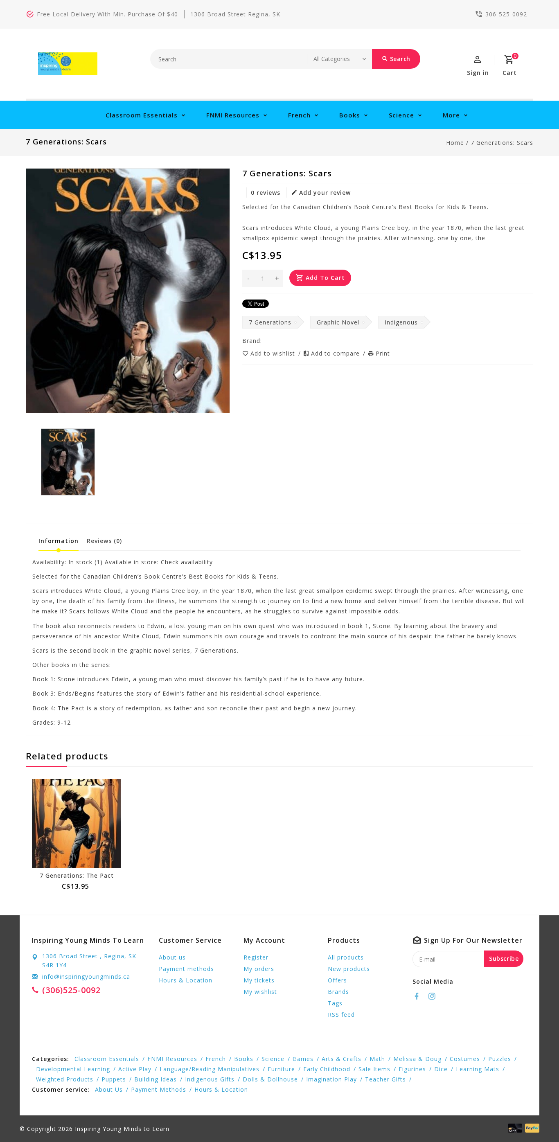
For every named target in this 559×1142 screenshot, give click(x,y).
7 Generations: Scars (502, 142)
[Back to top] (534, 1117)
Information (58, 541)
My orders (258, 969)
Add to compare (336, 353)
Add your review (325, 192)
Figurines (412, 1069)
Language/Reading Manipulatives (209, 1069)
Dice (441, 1069)
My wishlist (260, 992)
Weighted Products (64, 1079)
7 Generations (270, 322)
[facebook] (419, 996)
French (299, 115)
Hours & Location (185, 980)
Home (455, 142)
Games (303, 1059)
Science (401, 115)
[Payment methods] (530, 1128)
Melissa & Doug (417, 1059)
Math (377, 1059)
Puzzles (499, 1059)
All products (346, 957)
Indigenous (401, 322)
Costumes (465, 1059)
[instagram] (434, 996)
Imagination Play (331, 1079)
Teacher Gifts (385, 1079)
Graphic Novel (338, 322)
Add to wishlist (273, 353)
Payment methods (186, 969)
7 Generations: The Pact (77, 875)
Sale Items (374, 1069)
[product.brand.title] (264, 341)
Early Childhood (326, 1069)
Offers (337, 980)
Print (383, 353)
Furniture (281, 1069)
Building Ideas (155, 1079)
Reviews (104, 541)
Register (255, 957)
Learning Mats (477, 1069)
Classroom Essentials (142, 115)
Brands (338, 992)
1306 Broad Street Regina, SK (235, 14)
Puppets (113, 1079)
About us (172, 957)
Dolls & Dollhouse (270, 1079)
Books (349, 115)
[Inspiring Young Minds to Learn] (67, 63)
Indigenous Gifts (209, 1079)
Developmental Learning (73, 1069)
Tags (335, 1003)
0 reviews (265, 192)
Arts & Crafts (341, 1059)
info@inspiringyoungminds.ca (86, 976)
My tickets (259, 980)
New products (349, 969)
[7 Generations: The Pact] (76, 823)
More (451, 115)
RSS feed (341, 1014)
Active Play (134, 1069)
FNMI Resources (232, 115)
